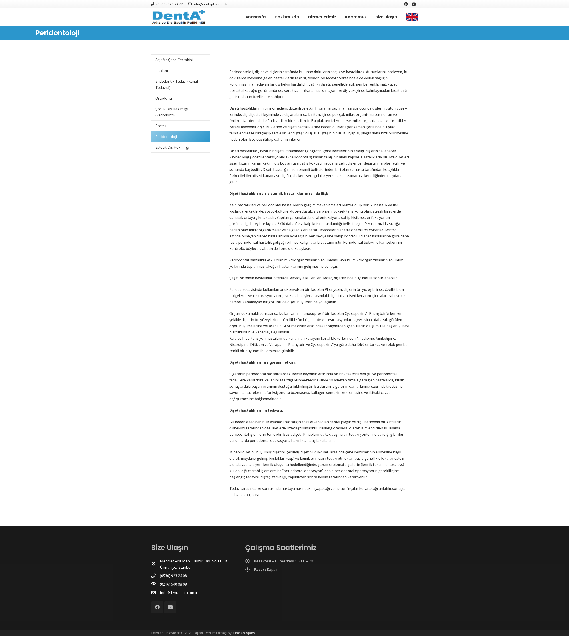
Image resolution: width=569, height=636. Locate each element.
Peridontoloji (166, 136)
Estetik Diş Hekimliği (172, 147)
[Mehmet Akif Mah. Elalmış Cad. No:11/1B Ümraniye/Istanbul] (155, 564)
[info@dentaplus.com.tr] (155, 592)
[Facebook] (406, 4)
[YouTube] (414, 4)
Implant (161, 70)
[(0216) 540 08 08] (155, 584)
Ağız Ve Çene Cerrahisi (174, 59)
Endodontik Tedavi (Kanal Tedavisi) (176, 84)
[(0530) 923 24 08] (155, 576)
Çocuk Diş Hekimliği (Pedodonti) (171, 112)
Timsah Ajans (243, 632)
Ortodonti (163, 98)
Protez (160, 125)
